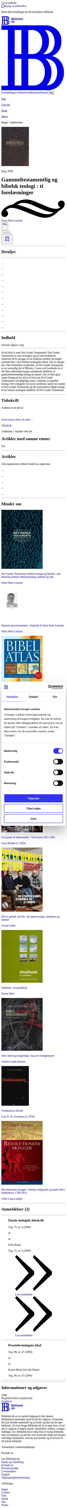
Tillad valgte (33, 808)
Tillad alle (33, 798)
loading (6, 232)
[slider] (33, 150)
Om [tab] (55, 696)
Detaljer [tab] (33, 696)
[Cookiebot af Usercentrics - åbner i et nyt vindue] (48, 687)
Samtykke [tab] (12, 696)
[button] (33, 1397)
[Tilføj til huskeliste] (7, 239)
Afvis (33, 818)
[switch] (58, 761)
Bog (5, 224)
